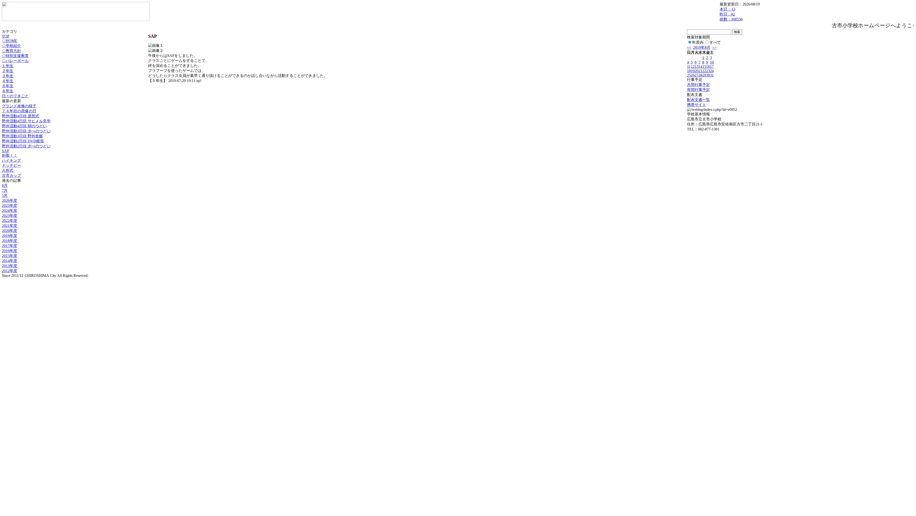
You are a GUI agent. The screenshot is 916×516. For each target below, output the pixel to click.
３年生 (7, 76)
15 (704, 66)
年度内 (697, 42)
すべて (715, 42)
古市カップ (11, 175)
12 (693, 66)
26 (693, 75)
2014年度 (9, 261)
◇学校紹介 (11, 46)
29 (704, 75)
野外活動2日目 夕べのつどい (26, 146)
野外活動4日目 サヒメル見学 (26, 121)
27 (696, 75)
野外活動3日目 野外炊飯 (22, 136)
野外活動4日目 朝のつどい (24, 126)
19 (693, 71)
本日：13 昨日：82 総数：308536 (731, 14)
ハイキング (11, 160)
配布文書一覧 (698, 100)
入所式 (7, 170)
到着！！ (9, 155)
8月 (5, 185)
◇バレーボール (15, 61)
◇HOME (9, 41)
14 (700, 66)
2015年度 (9, 256)
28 (700, 75)
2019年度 (9, 236)
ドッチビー (11, 165)
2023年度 (9, 216)
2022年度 (9, 221)
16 (708, 66)
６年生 (7, 91)
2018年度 (9, 241)
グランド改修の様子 (19, 106)
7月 (5, 190)
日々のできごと (15, 96)
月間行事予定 (698, 85)
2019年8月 (701, 47)
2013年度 (9, 266)
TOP (5, 36)
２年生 (7, 71)
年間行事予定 (698, 90)
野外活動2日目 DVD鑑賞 (23, 141)
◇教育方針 (11, 51)
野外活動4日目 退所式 (20, 116)
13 (696, 66)
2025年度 (9, 206)
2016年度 (9, 251)
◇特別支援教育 (15, 56)
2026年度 (9, 201)
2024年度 (9, 211)
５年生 (7, 86)
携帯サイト (696, 105)
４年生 (7, 81)
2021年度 (9, 226)
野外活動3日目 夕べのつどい (26, 131)
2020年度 (9, 231)
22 (704, 71)
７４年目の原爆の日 (19, 111)
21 (700, 71)
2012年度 (9, 271)
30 (708, 75)
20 (696, 71)
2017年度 (9, 246)
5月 (5, 196)
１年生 (7, 66)
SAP (5, 151)
